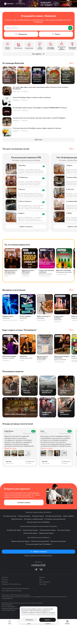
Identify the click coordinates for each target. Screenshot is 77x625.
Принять (47, 620)
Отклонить (29, 620)
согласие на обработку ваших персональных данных (38, 614)
